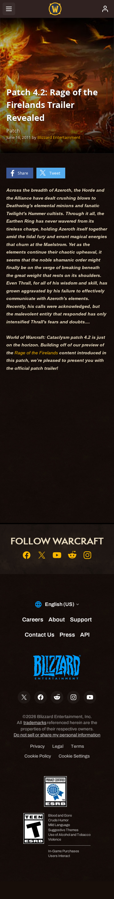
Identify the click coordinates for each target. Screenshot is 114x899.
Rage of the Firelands (36, 352)
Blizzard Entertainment (58, 137)
